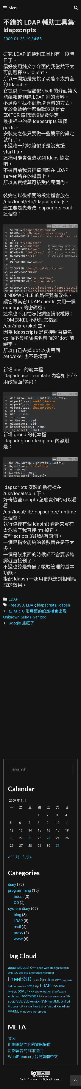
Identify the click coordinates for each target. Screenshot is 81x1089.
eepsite (23, 972)
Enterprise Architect (41, 972)
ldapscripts (46, 605)
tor (50, 1001)
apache (14, 967)
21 (30, 838)
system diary (19, 908)
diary (12, 884)
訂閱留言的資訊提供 (25, 1050)
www (18, 939)
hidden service (17, 986)
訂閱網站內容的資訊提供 (29, 1044)
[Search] (76, 7)
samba (47, 996)
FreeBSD (16, 605)
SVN (44, 1001)
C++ (33, 968)
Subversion (31, 1001)
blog (17, 914)
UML (56, 1001)
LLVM (54, 986)
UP (21, 1006)
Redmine (28, 996)
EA (16, 972)
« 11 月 (14, 857)
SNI (68, 996)
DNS (11, 972)
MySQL (12, 991)
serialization (59, 996)
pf (26, 991)
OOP (21, 991)
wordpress (39, 1011)
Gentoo (47, 979)
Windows (26, 1011)
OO (16, 902)
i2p (37, 986)
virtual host (32, 1006)
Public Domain (28, 1079)
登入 (12, 1038)
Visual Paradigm (58, 1006)
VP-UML (13, 1011)
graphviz (67, 980)
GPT (58, 980)
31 (57, 846)
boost (19, 896)
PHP (31, 991)
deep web (43, 967)
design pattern (59, 967)
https (30, 986)
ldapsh (64, 605)
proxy (18, 933)
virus (44, 1006)
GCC (36, 980)
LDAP (13, 599)
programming (19, 890)
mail (17, 926)
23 (48, 838)
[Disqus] (40, 695)
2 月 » (27, 857)
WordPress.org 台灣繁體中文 (33, 1056)
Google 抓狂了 (21, 623)
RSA (39, 996)
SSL (19, 1001)
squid (12, 1001)
